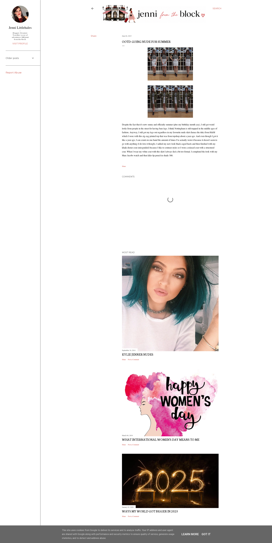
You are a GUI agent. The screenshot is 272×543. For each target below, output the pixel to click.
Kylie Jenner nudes (137, 354)
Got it (206, 534)
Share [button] (93, 36)
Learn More (190, 534)
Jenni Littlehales (20, 27)
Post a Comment (133, 359)
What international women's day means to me (160, 439)
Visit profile (20, 43)
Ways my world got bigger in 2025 (150, 511)
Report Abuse (14, 72)
